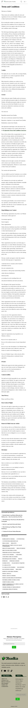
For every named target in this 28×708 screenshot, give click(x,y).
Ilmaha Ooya (6, 563)
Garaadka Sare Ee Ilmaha (10, 556)
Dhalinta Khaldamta (8, 548)
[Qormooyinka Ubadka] (10, 2)
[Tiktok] (8, 597)
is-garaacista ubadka (8, 567)
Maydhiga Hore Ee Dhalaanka (11, 579)
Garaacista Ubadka (8, 554)
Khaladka (19, 569)
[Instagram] (6, 597)
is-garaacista (6, 565)
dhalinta (14, 543)
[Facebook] (1, 597)
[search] (21, 1)
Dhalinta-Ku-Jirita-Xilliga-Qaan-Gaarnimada (12, 546)
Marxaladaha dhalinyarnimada (12, 577)
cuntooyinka (20, 539)
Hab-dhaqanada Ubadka (9, 558)
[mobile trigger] (2, 2)
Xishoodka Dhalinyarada (9, 589)
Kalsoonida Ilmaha (8, 569)
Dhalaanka (5, 543)
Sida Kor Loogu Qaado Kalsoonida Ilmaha (12, 524)
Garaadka (19, 554)
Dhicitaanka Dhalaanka (9, 550)
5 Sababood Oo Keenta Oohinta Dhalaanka (12, 531)
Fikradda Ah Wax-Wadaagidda (11, 552)
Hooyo (20, 558)
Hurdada (5, 560)
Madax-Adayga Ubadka (9, 575)
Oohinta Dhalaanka (8, 582)
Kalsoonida (20, 567)
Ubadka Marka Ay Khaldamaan (11, 587)
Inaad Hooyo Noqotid (18, 563)
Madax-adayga (6, 573)
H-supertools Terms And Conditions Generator (14, 130)
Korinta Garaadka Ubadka (10, 571)
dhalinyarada (21, 548)
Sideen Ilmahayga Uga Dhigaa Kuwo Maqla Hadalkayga (12, 585)
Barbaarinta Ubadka (8, 539)
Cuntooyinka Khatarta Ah (10, 541)
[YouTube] (4, 597)
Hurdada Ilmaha (14, 560)
